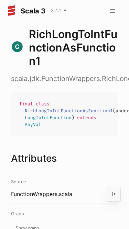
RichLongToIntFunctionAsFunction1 (69, 111)
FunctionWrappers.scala (41, 194)
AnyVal (33, 124)
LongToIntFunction (48, 118)
